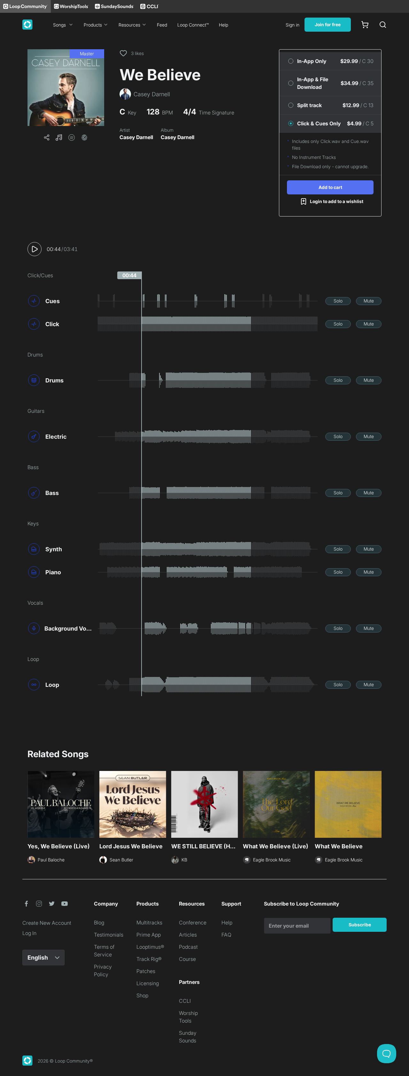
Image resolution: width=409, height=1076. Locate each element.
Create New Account (46, 923)
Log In (29, 933)
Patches (145, 971)
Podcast (188, 947)
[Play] (34, 249)
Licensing (147, 983)
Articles (188, 934)
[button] (66, 88)
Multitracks (149, 922)
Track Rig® (149, 959)
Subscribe (360, 924)
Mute (369, 300)
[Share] (46, 137)
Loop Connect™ (193, 24)
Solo (338, 300)
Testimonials (108, 934)
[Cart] (365, 24)
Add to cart (330, 187)
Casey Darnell (136, 137)
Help (223, 24)
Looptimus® (150, 947)
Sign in (292, 24)
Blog (99, 922)
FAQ (226, 934)
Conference (192, 922)
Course (187, 959)
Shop (142, 995)
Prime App (148, 934)
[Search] (383, 24)
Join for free (328, 24)
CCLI (185, 1001)
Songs (59, 24)
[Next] (377, 805)
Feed (162, 24)
